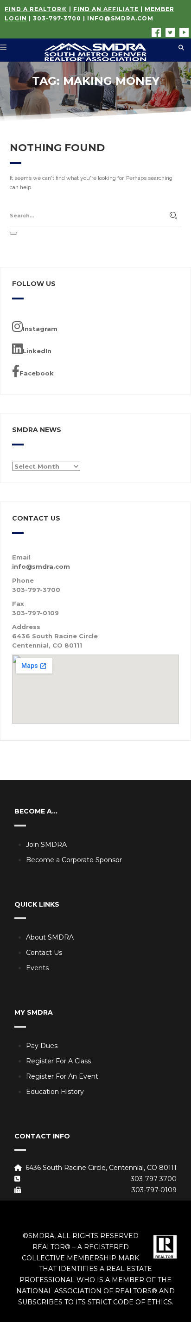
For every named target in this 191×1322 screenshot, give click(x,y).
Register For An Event (62, 1076)
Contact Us (44, 952)
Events (37, 968)
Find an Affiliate (106, 9)
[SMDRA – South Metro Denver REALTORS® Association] (95, 50)
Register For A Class (58, 1061)
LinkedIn (37, 351)
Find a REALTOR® (36, 9)
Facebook (36, 373)
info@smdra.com (120, 18)
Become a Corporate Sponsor (74, 860)
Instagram (40, 328)
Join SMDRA (46, 844)
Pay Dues (41, 1046)
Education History (55, 1091)
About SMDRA (50, 937)
